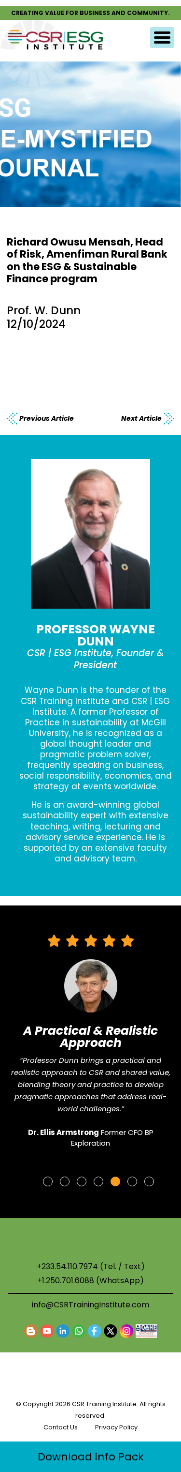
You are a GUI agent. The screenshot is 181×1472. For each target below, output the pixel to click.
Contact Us (60, 1427)
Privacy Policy (116, 1427)
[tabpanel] (91, 1045)
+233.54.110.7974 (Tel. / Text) (91, 1266)
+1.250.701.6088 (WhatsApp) (90, 1280)
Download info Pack (91, 1456)
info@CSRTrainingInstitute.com (90, 1304)
